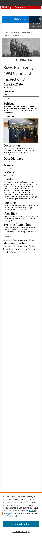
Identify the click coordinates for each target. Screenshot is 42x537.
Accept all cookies (21, 524)
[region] (21, 514)
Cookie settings (21, 531)
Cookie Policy (12, 516)
